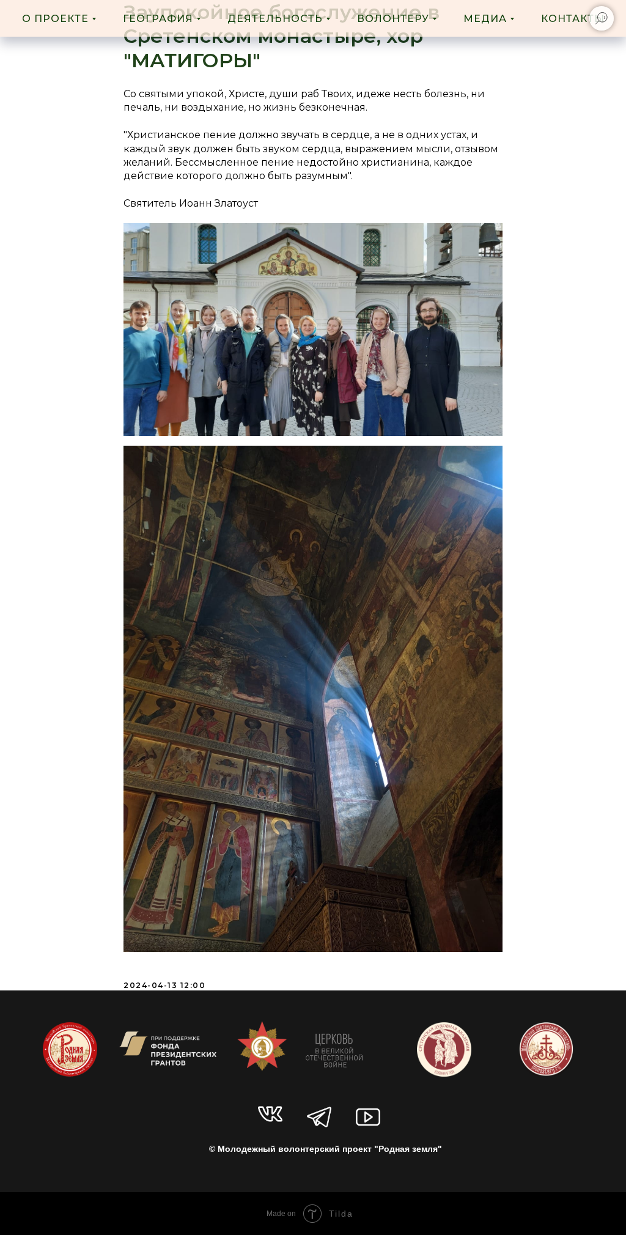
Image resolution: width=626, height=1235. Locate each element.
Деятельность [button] (275, 18)
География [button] (158, 18)
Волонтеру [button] (393, 18)
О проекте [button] (55, 18)
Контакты (573, 18)
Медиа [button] (485, 18)
